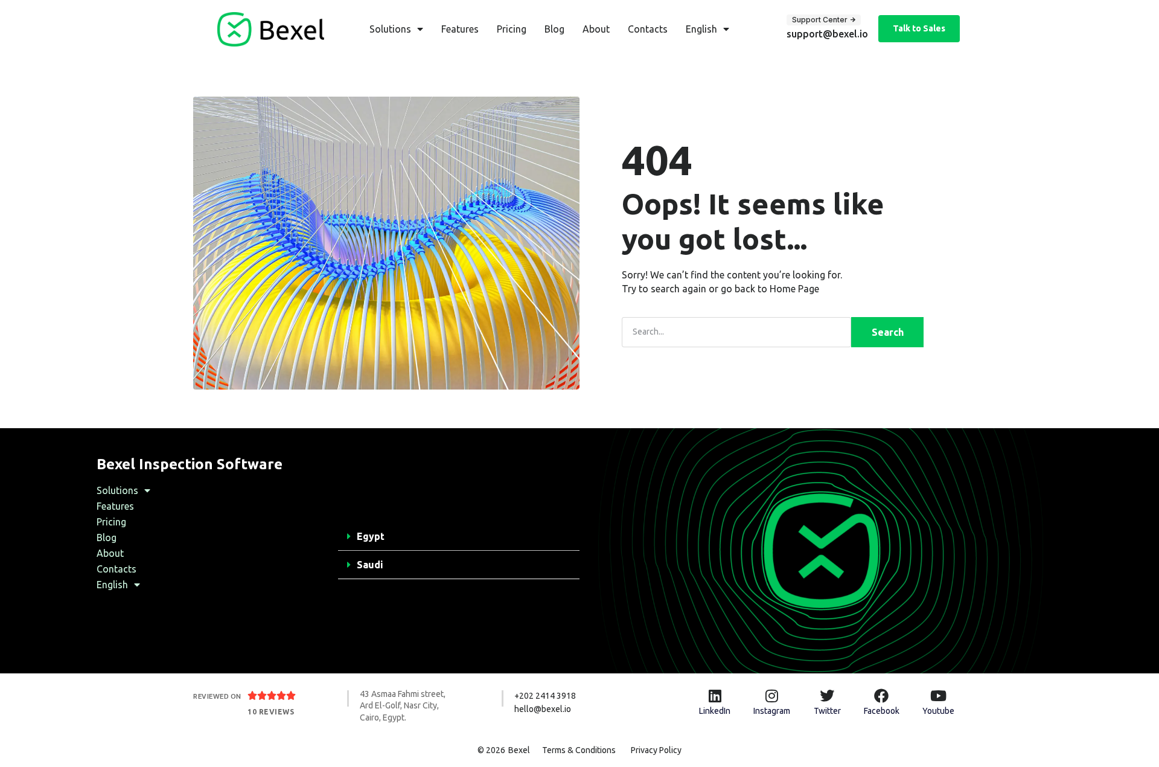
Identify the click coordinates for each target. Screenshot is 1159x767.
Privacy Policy (656, 750)
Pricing (511, 29)
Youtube (938, 711)
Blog (554, 29)
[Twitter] (827, 695)
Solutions (390, 29)
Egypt (371, 536)
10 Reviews (270, 712)
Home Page (794, 288)
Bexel (519, 750)
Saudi (370, 564)
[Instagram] (772, 695)
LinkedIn (714, 711)
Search (888, 332)
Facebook (881, 711)
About (596, 29)
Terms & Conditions (579, 750)
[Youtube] (938, 695)
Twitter (827, 711)
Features (460, 29)
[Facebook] (881, 695)
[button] (459, 536)
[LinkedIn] (714, 695)
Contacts (648, 29)
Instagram (771, 711)
